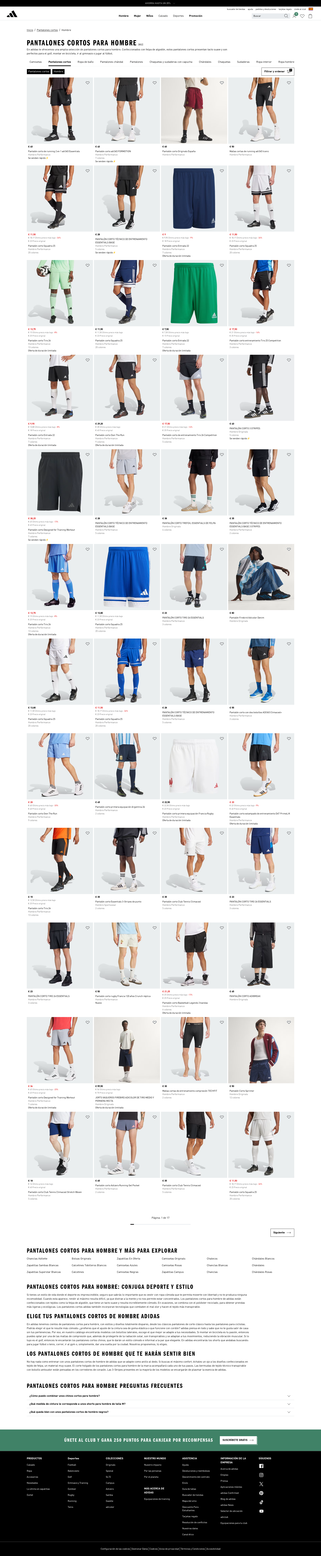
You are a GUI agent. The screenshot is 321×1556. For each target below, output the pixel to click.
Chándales (258, 1265)
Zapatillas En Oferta (128, 1258)
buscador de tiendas (236, 9)
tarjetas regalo (285, 9)
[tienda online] (12, 14)
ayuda (250, 9)
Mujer (137, 16)
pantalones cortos (183, 49)
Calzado (163, 16)
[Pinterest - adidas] (276, 1493)
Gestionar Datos (140, 1549)
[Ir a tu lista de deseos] (302, 16)
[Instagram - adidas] (276, 1475)
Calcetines (78, 1272)
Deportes (178, 16)
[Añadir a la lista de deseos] (87, 83)
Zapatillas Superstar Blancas (44, 1272)
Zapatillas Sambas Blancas (43, 1265)
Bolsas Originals (81, 1258)
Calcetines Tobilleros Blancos (89, 1265)
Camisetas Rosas (172, 1265)
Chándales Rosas (262, 1272)
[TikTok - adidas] (276, 1502)
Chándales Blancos (263, 1258)
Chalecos (212, 1258)
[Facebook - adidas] (276, 1466)
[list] (160, 62)
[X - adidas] (276, 1484)
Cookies (153, 1549)
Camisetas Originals (173, 1258)
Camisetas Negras (127, 1272)
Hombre (124, 16)
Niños (149, 16)
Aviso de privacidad (169, 1549)
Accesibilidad (213, 1549)
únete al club (300, 9)
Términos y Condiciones (193, 1549)
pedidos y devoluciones (266, 9)
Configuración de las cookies (115, 1549)
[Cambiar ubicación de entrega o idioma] (310, 9)
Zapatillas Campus (173, 1272)
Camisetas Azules (127, 1265)
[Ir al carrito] (310, 16)
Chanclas (212, 1272)
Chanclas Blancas (217, 1265)
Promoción (195, 16)
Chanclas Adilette (37, 1258)
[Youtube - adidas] (276, 1511)
